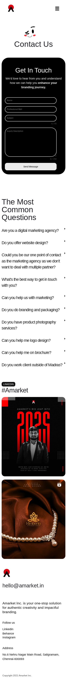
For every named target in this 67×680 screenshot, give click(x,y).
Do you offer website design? (25, 242)
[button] (57, 9)
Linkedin (7, 629)
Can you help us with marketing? (28, 297)
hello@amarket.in (23, 586)
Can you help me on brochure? (26, 352)
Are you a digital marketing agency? (30, 230)
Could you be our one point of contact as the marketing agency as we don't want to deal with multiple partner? (31, 261)
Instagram (8, 637)
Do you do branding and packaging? (31, 309)
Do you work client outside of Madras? (32, 365)
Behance (8, 633)
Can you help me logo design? (26, 340)
